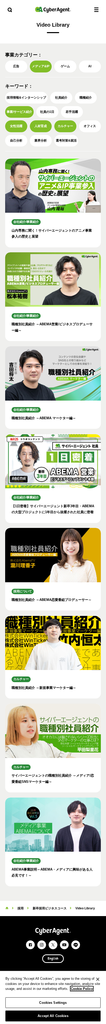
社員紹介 (61, 97)
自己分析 (16, 140)
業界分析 (40, 140)
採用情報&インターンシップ (26, 97)
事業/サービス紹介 (19, 112)
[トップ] (7, 908)
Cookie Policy (82, 989)
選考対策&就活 (66, 140)
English (53, 959)
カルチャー (65, 126)
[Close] (97, 979)
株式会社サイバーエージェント (53, 10)
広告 (16, 66)
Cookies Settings (53, 1003)
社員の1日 (47, 112)
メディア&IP (40, 66)
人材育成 (40, 126)
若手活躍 (72, 112)
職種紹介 (86, 97)
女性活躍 (16, 126)
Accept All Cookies (53, 1016)
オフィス (90, 126)
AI (89, 66)
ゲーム (65, 66)
